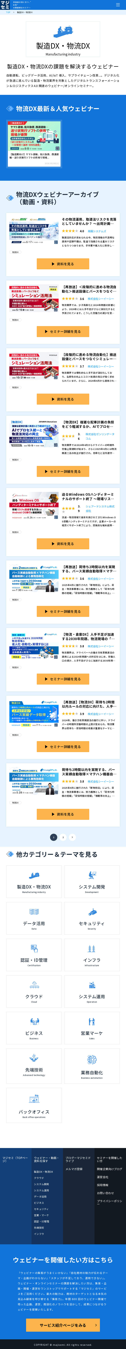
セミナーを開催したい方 (109, 1159)
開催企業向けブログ (109, 1169)
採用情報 (102, 1185)
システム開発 (41, 1184)
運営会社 (102, 1177)
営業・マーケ (41, 1215)
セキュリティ (41, 1209)
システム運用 (41, 1190)
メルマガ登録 (73, 1169)
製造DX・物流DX (43, 1171)
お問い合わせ (105, 1193)
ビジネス (39, 1202)
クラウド (39, 1178)
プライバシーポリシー (109, 1202)
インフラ (39, 1234)
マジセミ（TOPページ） (15, 1159)
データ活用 (40, 1196)
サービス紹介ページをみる (63, 1325)
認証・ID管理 (41, 1221)
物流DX (15, 252)
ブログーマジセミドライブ (78, 1159)
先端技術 (39, 1227)
